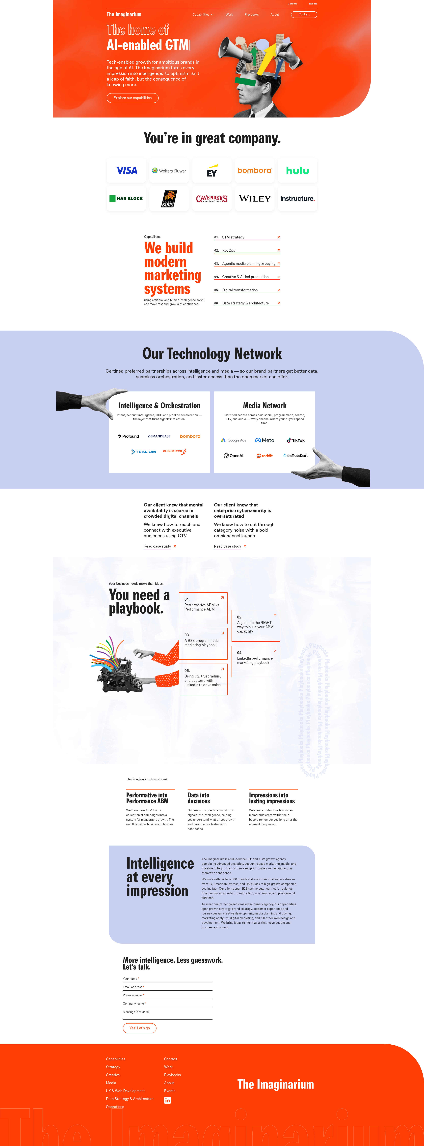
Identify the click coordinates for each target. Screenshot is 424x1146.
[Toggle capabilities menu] (212, 14)
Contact (304, 14)
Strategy (113, 1067)
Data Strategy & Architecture (130, 1099)
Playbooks (252, 14)
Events (313, 3)
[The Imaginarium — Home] (124, 14)
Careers (292, 3)
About (275, 14)
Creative (113, 1075)
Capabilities (201, 14)
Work (229, 14)
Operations (115, 1107)
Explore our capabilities (133, 98)
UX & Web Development (125, 1091)
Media (111, 1083)
